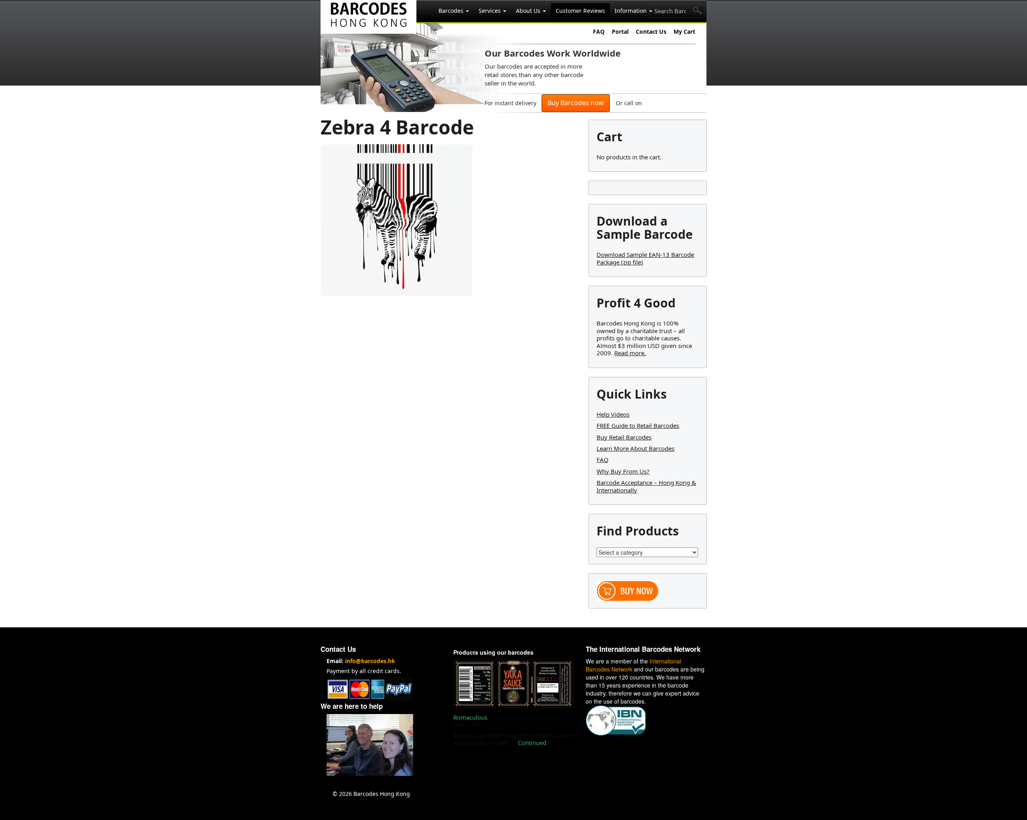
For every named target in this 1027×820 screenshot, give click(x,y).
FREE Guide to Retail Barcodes (638, 425)
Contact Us (651, 31)
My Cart (684, 31)
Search (697, 11)
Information (631, 10)
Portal (620, 31)
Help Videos (613, 414)
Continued (532, 743)
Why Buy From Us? (623, 471)
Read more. (630, 353)
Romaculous (470, 717)
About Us (529, 10)
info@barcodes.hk (370, 661)
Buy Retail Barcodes (624, 437)
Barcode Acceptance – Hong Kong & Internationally (646, 486)
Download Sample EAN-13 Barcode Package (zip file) (645, 258)
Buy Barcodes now (576, 102)
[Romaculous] (513, 684)
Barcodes (451, 10)
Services (490, 10)
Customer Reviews (580, 10)
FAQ (599, 31)
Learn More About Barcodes (635, 448)
